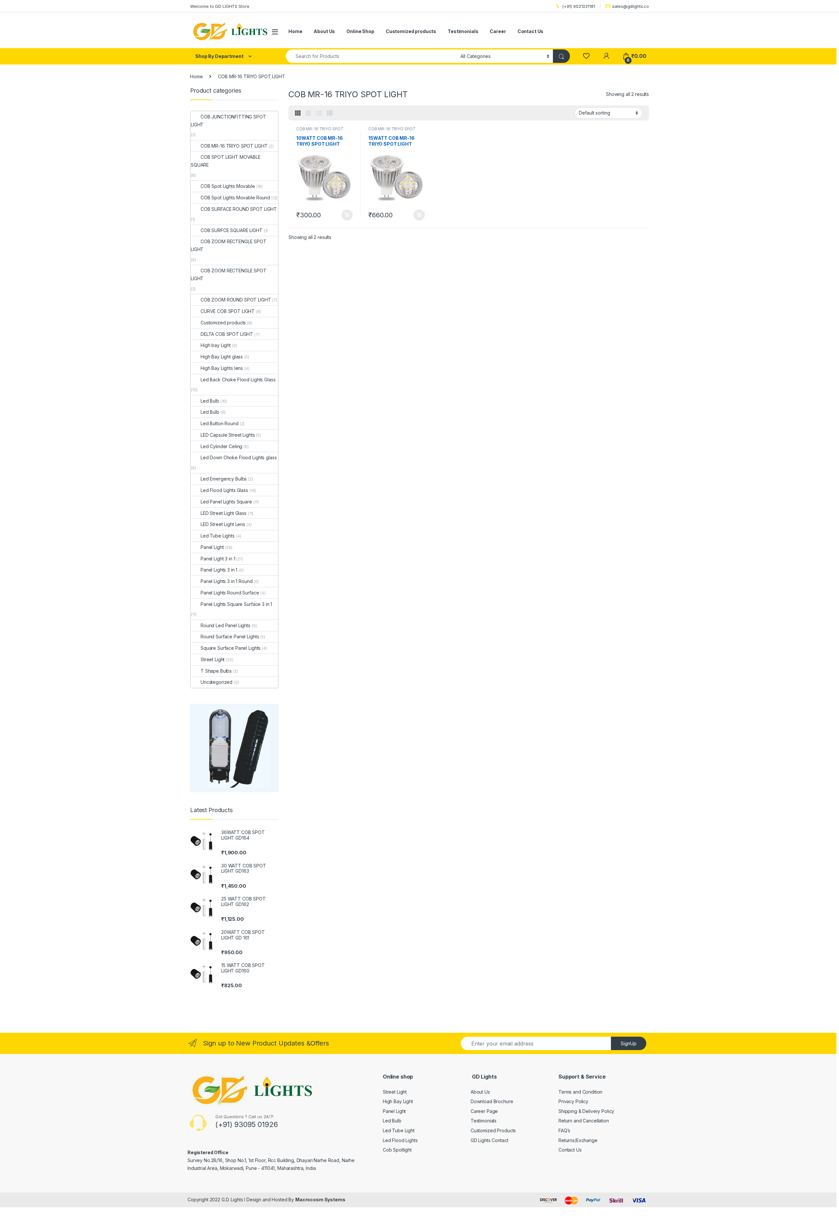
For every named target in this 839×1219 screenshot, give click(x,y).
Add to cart (347, 215)
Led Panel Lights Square (226, 501)
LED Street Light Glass (223, 513)
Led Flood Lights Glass (224, 490)
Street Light (212, 659)
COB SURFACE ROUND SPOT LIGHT (239, 209)
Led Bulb (210, 401)
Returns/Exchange (577, 1140)
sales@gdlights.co (630, 6)
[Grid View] (298, 113)
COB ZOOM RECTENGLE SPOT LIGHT (228, 245)
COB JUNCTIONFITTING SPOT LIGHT (228, 120)
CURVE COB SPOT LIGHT (228, 311)
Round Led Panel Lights (225, 625)
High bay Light (216, 345)
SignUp (628, 1043)
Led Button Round (220, 423)
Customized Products (493, 1130)
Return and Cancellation (583, 1120)
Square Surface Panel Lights (231, 648)
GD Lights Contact (489, 1140)
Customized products (411, 31)
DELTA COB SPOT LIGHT (227, 334)
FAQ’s (564, 1130)
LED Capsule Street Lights (228, 435)
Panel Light (212, 547)
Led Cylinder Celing (221, 446)
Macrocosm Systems (320, 1199)
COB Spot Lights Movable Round (235, 197)
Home (295, 31)
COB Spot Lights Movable (228, 186)
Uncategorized (216, 682)
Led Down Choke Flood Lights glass (239, 457)
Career (498, 31)
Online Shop (360, 31)
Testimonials (463, 31)
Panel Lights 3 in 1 (219, 570)
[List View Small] (330, 113)
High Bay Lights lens (222, 368)
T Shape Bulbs (216, 671)
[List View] (319, 113)
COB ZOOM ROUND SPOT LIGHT (236, 299)
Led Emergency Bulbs (224, 479)
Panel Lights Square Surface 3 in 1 (236, 604)
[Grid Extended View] (308, 113)
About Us (324, 31)
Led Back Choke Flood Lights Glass (238, 379)
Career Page (484, 1111)
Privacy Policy (573, 1101)
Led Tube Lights (218, 535)
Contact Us (530, 31)
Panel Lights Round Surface (230, 592)
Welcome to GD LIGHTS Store (219, 6)
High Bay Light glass (222, 356)
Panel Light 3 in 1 (218, 558)
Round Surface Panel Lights (230, 636)
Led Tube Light (399, 1130)
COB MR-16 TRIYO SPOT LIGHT (319, 131)
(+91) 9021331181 (578, 6)
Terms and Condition (580, 1092)
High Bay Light (398, 1101)
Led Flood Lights (400, 1140)
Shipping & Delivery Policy (586, 1111)
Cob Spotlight (397, 1150)
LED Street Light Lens (223, 524)
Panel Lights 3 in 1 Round (227, 581)
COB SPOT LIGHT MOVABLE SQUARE (226, 161)
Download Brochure (492, 1101)
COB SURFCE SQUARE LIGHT (232, 230)
